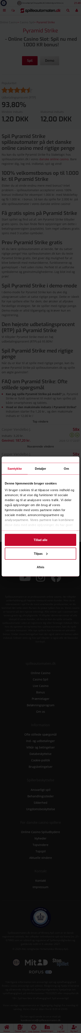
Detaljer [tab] (40, 468)
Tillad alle (40, 540)
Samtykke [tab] (14, 468)
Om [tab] (66, 468)
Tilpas (38, 553)
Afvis (40, 567)
